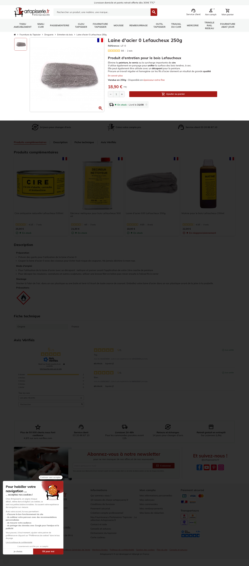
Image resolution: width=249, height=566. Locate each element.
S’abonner (163, 465)
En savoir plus (115, 75)
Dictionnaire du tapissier (103, 533)
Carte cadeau (97, 537)
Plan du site (162, 549)
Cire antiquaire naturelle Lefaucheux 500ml (39, 213)
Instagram (221, 467)
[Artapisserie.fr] (32, 11)
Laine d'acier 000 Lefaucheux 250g (146, 213)
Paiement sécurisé (100, 508)
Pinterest (214, 467)
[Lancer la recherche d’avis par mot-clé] (82, 404)
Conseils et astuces (100, 528)
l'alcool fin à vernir (149, 273)
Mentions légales (100, 549)
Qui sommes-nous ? (100, 495)
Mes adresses (147, 499)
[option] (20, 44)
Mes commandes (149, 504)
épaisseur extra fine (154, 79)
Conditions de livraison (102, 504)
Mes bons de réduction (152, 512)
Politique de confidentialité (122, 549)
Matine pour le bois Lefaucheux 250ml (203, 213)
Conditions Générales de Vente (76, 549)
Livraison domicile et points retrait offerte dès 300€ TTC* (124, 2)
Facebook (199, 467)
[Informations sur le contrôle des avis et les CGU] (64, 364)
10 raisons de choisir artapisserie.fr (109, 499)
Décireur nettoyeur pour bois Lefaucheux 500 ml (95, 215)
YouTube (207, 467)
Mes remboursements (151, 508)
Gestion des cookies (145, 549)
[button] (100, 108)
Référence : (114, 45)
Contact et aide (98, 524)
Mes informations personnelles (156, 495)
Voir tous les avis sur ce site (51, 369)
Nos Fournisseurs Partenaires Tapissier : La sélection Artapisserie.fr (113, 518)
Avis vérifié (229, 350)
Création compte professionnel (106, 512)
